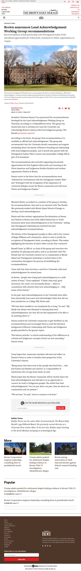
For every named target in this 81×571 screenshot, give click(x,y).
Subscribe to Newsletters (75, 13)
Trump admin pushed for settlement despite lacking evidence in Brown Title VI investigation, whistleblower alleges (39, 464)
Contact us (7, 535)
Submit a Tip (75, 5)
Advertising (7, 537)
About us (6, 533)
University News (9, 23)
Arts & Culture (8, 524)
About (3, 1)
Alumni (6, 546)
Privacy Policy (8, 543)
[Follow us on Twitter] (43, 546)
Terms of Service (9, 541)
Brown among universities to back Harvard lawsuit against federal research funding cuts (66, 462)
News (5, 520)
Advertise (15, 1)
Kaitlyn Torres (18, 108)
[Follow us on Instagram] (47, 546)
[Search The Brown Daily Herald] (78, 17)
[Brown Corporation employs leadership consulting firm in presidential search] (15, 448)
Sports (6, 522)
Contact (10, 1)
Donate (3, 2)
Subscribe (33, 1)
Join (6, 1)
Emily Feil (9, 503)
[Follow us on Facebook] (45, 546)
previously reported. (26, 133)
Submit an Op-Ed (74, 8)
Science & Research (9, 526)
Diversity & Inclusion (24, 1)
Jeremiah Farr (10, 494)
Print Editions (6, 7)
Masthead (7, 545)
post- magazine (8, 531)
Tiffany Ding (14, 103)
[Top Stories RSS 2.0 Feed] (50, 546)
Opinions (6, 528)
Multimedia (7, 529)
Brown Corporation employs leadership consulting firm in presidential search (13, 461)
